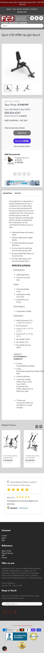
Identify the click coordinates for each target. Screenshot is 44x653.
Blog (3, 540)
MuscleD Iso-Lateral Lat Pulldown (32, 457)
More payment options (22, 146)
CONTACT (34, 9)
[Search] (40, 26)
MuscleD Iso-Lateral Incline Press (10, 457)
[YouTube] (15, 611)
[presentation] (36, 426)
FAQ (14, 9)
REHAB (19, 9)
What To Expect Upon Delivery (15, 128)
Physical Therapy (7, 553)
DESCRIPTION (7, 193)
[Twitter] (4, 611)
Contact (4, 535)
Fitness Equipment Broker (24, 625)
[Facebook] (10, 611)
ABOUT (9, 9)
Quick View (11, 163)
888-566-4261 (22, 12)
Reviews (18, 193)
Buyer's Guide (6, 551)
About (4, 538)
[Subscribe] (39, 604)
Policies (4, 557)
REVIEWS (26, 9)
